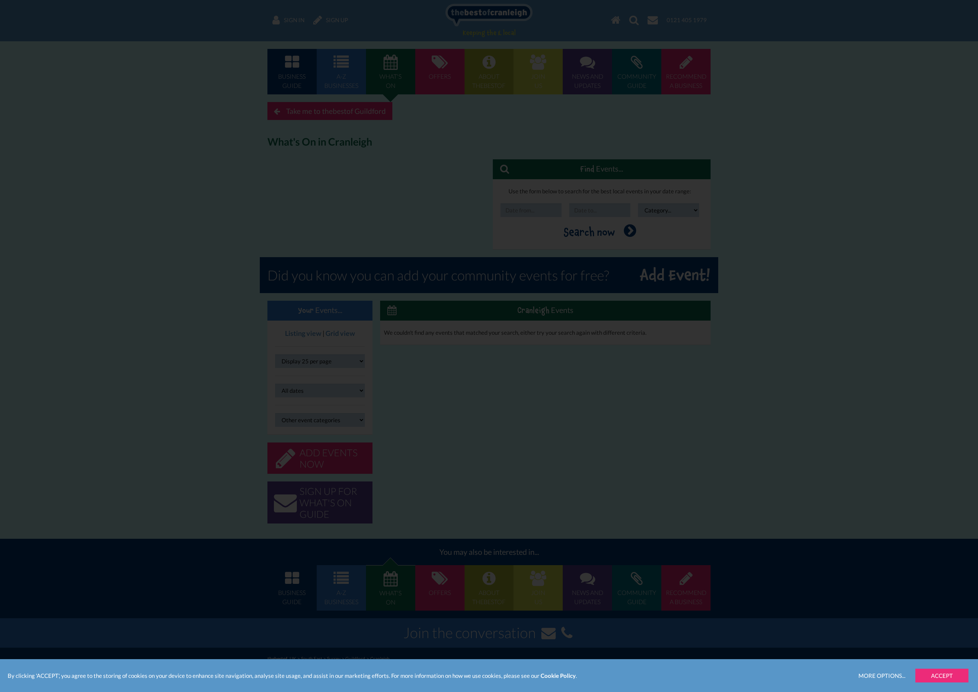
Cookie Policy (558, 675)
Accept (942, 675)
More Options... (881, 675)
